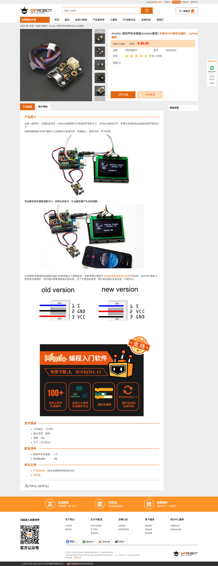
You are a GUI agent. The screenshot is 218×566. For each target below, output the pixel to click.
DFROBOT (131, 50)
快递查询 (77, 558)
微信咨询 (211, 72)
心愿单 (113, 19)
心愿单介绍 (174, 526)
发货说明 (94, 533)
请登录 (159, 2)
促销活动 (146, 19)
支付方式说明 (96, 526)
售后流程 (148, 533)
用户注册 (176, 2)
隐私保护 (148, 526)
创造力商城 (81, 19)
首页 (56, 19)
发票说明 (121, 526)
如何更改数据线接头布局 (117, 276)
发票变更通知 (123, 529)
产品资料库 (99, 19)
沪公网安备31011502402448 (81, 564)
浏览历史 (174, 107)
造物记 (160, 19)
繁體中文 (194, 2)
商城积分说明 (175, 529)
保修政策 (148, 529)
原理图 (36, 475)
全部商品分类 (29, 19)
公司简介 (68, 526)
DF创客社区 (129, 19)
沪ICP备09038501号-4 (54, 564)
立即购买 (150, 94)
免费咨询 (212, 61)
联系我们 (68, 529)
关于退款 (94, 529)
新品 (67, 19)
